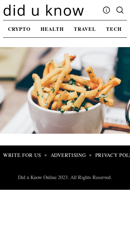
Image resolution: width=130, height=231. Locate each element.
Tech (114, 29)
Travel (85, 29)
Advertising (68, 155)
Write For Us (22, 155)
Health (52, 29)
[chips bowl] (66, 131)
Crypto (19, 29)
